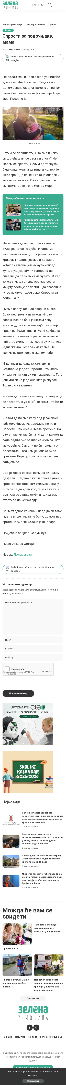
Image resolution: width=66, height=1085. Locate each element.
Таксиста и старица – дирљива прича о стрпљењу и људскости (47, 928)
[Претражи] (49, 5)
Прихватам (33, 1081)
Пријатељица (10, 948)
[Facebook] (30, 1028)
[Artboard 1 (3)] (28, 723)
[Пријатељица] (17, 934)
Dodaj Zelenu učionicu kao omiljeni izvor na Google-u (32, 58)
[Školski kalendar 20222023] (28, 772)
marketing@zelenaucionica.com (33, 1067)
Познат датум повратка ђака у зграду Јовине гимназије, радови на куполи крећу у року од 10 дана (41, 858)
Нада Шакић (14, 49)
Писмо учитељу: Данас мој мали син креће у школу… (16, 983)
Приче (8, 30)
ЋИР (34, 5)
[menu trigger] (59, 5)
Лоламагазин (23, 554)
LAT (41, 5)
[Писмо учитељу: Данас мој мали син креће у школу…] (17, 965)
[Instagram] (36, 1028)
